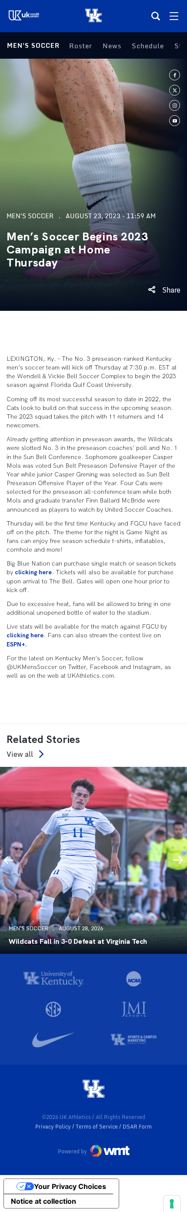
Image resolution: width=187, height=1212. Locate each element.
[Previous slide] (8, 860)
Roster (80, 45)
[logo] (93, 1089)
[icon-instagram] (174, 105)
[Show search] (155, 16)
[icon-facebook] (174, 75)
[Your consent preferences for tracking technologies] (172, 1203)
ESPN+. (17, 644)
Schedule (148, 45)
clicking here (33, 572)
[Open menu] (174, 16)
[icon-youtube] (174, 120)
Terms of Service (97, 1126)
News (112, 45)
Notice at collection (43, 1201)
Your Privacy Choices (70, 1186)
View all (20, 754)
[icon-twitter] (174, 90)
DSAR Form (137, 1126)
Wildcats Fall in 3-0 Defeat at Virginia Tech (78, 941)
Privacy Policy (53, 1126)
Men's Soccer (33, 45)
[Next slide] (178, 860)
